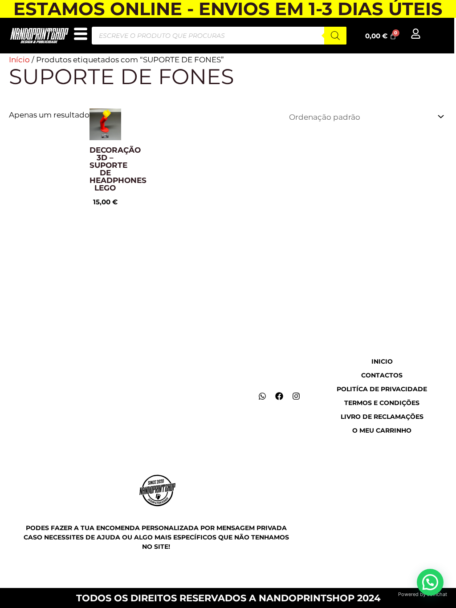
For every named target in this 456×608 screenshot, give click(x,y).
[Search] (335, 36)
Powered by (422, 594)
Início (19, 59)
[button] (430, 582)
